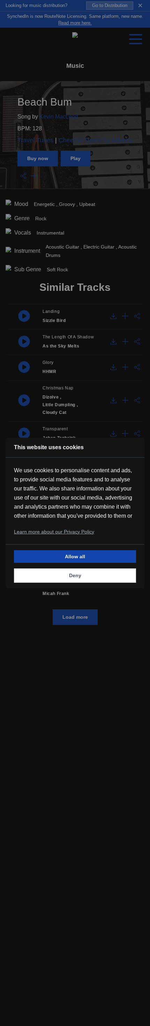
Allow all (75, 556)
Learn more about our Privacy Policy (54, 531)
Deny (75, 575)
